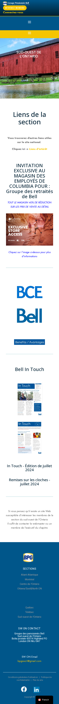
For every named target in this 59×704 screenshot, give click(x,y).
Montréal (29, 579)
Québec (29, 607)
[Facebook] (24, 691)
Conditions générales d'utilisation (23, 677)
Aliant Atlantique (29, 574)
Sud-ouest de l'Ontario (29, 616)
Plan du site (38, 680)
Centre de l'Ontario (29, 584)
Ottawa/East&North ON (29, 588)
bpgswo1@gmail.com (29, 661)
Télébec (29, 612)
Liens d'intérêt (38, 149)
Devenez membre (15, 7)
